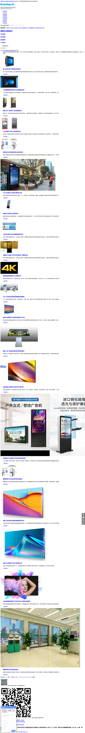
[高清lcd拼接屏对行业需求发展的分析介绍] (9, 314)
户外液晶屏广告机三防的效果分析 (12, 131)
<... (18, 677)
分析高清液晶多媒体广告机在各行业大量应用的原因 (16, 601)
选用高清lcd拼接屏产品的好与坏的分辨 (13, 387)
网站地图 (11, 1)
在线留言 (7, 1)
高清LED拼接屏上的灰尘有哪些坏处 (12, 563)
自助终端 (5, 15)
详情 (4, 53)
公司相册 (18, 720)
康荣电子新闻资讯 (6, 31)
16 (29, 677)
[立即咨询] (2, 42)
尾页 (34, 677)
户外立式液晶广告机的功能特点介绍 (12, 192)
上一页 (15, 677)
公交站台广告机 (17, 27)
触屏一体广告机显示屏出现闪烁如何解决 (13, 351)
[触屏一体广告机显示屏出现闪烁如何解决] (19, 348)
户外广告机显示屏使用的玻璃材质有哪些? (14, 296)
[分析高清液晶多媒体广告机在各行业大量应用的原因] (21, 598)
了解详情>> (5, 74)
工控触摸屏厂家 (24, 27)
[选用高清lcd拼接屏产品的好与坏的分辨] (21, 384)
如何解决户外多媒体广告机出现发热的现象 (14, 458)
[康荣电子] (7, 5)
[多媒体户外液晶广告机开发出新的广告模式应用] (9, 252)
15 (27, 677)
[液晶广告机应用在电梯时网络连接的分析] (22, 518)
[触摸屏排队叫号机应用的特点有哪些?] (9, 476)
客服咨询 (83, 520)
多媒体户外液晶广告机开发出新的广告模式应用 (15, 255)
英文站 (14, 1)
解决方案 (5, 18)
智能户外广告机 (10, 27)
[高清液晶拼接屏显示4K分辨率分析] (9, 273)
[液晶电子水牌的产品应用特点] (9, 211)
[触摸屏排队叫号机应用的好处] (40, 667)
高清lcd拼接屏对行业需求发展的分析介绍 (14, 317)
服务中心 (5, 21)
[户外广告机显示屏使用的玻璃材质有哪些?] (9, 294)
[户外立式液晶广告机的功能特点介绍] (27, 190)
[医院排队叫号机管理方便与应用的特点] (9, 149)
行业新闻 (2, 34)
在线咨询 (83, 517)
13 (25, 677)
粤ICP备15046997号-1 (23, 731)
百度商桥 (83, 514)
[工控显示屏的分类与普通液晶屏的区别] (9, 231)
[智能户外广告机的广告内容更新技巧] (9, 108)
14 (26, 677)
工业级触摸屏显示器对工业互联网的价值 (13, 89)
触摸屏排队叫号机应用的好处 (10, 669)
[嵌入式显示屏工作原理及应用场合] (9, 66)
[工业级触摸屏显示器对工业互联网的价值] (9, 87)
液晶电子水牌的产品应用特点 (10, 213)
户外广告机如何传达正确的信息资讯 (8, 50)
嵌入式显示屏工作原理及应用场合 (12, 69)
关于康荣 (5, 23)
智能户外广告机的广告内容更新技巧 (12, 110)
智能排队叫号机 (40, 27)
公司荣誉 (22, 720)
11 (22, 677)
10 (21, 677)
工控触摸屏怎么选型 (32, 27)
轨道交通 (5, 17)
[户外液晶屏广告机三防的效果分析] (9, 128)
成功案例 (5, 20)
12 (24, 677)
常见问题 (2, 37)
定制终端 (5, 14)
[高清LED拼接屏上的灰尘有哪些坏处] (24, 560)
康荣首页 (5, 11)
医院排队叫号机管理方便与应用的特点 (13, 152)
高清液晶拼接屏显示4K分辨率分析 (12, 275)
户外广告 (5, 12)
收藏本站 (2, 1)
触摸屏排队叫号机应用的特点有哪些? (13, 479)
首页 (13, 677)
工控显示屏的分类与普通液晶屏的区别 (13, 234)
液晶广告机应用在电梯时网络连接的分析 (13, 520)
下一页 (31, 677)
